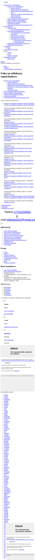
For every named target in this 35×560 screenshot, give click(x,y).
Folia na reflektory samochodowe (16, 20)
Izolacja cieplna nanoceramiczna (19, 9)
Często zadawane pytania (11, 49)
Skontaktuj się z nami (10, 57)
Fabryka (9, 52)
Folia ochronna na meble (17, 37)
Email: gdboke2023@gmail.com (12, 271)
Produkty (6, 67)
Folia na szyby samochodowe (12, 5)
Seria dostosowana (19, 42)
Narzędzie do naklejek (13, 23)
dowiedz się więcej (9, 109)
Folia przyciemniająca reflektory (12, 238)
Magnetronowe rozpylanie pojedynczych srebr (19, 85)
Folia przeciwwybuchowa (18, 35)
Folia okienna (7, 244)
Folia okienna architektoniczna (15, 31)
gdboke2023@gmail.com (11, 327)
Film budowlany (8, 26)
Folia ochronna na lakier (10, 231)
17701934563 (22, 212)
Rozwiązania (10, 59)
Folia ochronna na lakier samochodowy (18, 19)
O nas (9, 54)
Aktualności (7, 46)
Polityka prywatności (9, 262)
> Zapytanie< (4, 206)
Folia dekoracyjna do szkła (18, 39)
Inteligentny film (11, 28)
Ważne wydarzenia (12, 55)
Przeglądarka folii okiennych (15, 45)
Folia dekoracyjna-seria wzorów (23, 40)
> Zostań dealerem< (6, 205)
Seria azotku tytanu (16, 17)
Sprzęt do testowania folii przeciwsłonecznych (19, 25)
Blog (8, 48)
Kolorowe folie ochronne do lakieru (17, 22)
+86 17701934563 (9, 311)
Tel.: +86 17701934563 (10, 270)
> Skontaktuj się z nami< (7, 208)
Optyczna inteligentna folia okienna (20, 29)
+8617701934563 (9, 340)
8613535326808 (8, 314)
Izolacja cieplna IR (16, 8)
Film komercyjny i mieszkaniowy (13, 237)
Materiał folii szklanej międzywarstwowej (18, 43)
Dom (5, 66)
